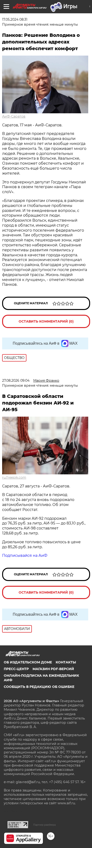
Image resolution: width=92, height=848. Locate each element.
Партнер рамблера (44, 824)
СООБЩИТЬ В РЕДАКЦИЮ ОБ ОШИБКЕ (39, 687)
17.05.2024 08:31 (14, 19)
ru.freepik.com (14, 477)
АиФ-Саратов (13, 116)
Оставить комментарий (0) (46, 321)
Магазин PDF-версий (53, 669)
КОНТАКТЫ (66, 662)
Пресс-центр (16, 669)
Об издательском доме (28, 662)
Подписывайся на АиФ (24, 555)
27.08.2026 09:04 (15, 380)
